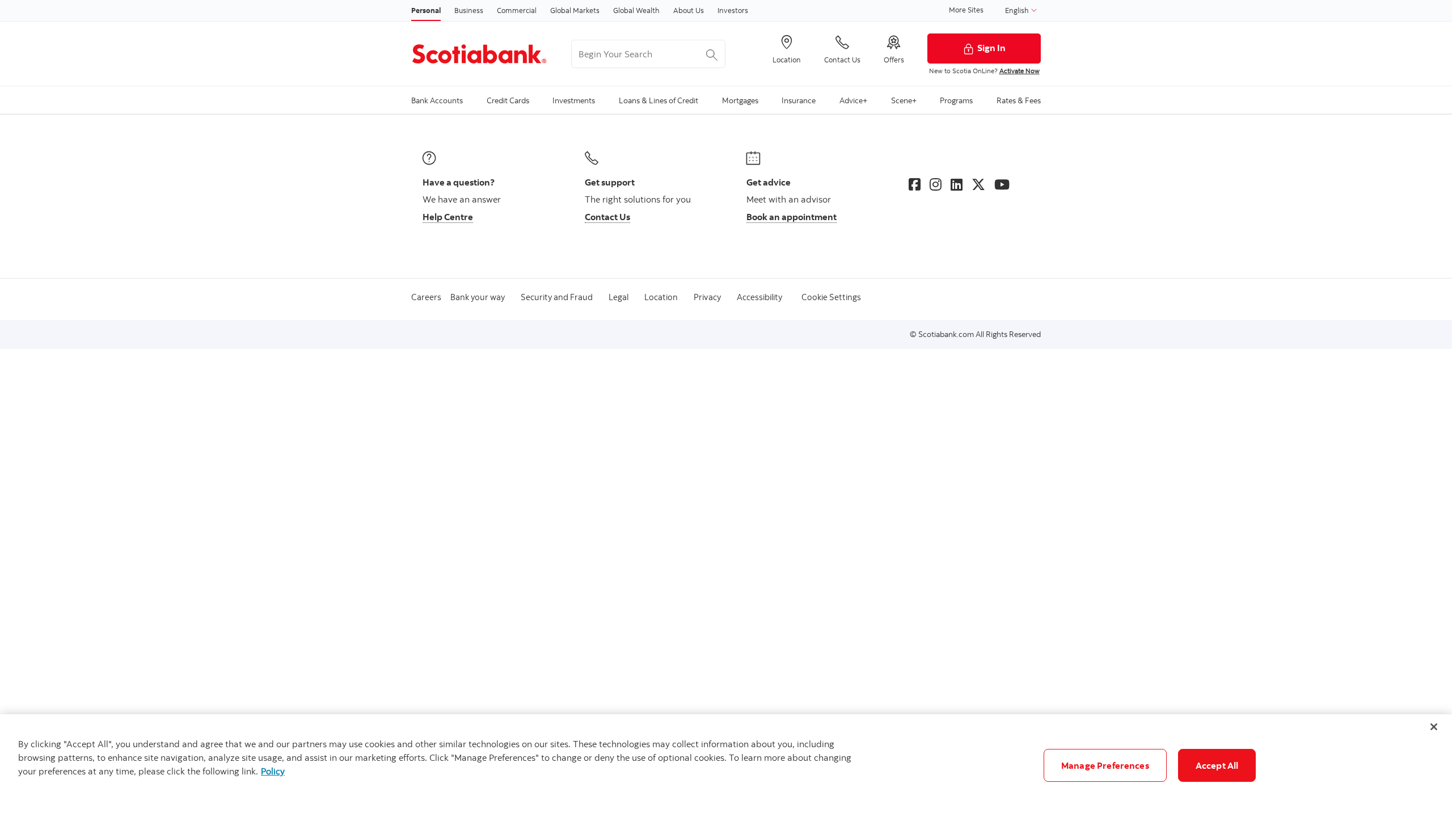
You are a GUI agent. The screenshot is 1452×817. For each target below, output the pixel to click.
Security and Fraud (557, 297)
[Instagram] (936, 184)
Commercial (517, 10)
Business (468, 10)
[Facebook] (915, 184)
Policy (273, 771)
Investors (732, 10)
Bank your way (477, 297)
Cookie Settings (831, 297)
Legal (618, 297)
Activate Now (1019, 70)
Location (661, 297)
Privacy (707, 297)
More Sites (966, 9)
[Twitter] (978, 184)
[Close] (1433, 726)
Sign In (991, 47)
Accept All (1217, 765)
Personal (426, 10)
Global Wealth (636, 10)
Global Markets (575, 10)
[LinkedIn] (957, 184)
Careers (426, 297)
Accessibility (759, 297)
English (1018, 10)
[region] (726, 765)
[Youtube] (1002, 184)
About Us (688, 10)
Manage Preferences (1105, 765)
